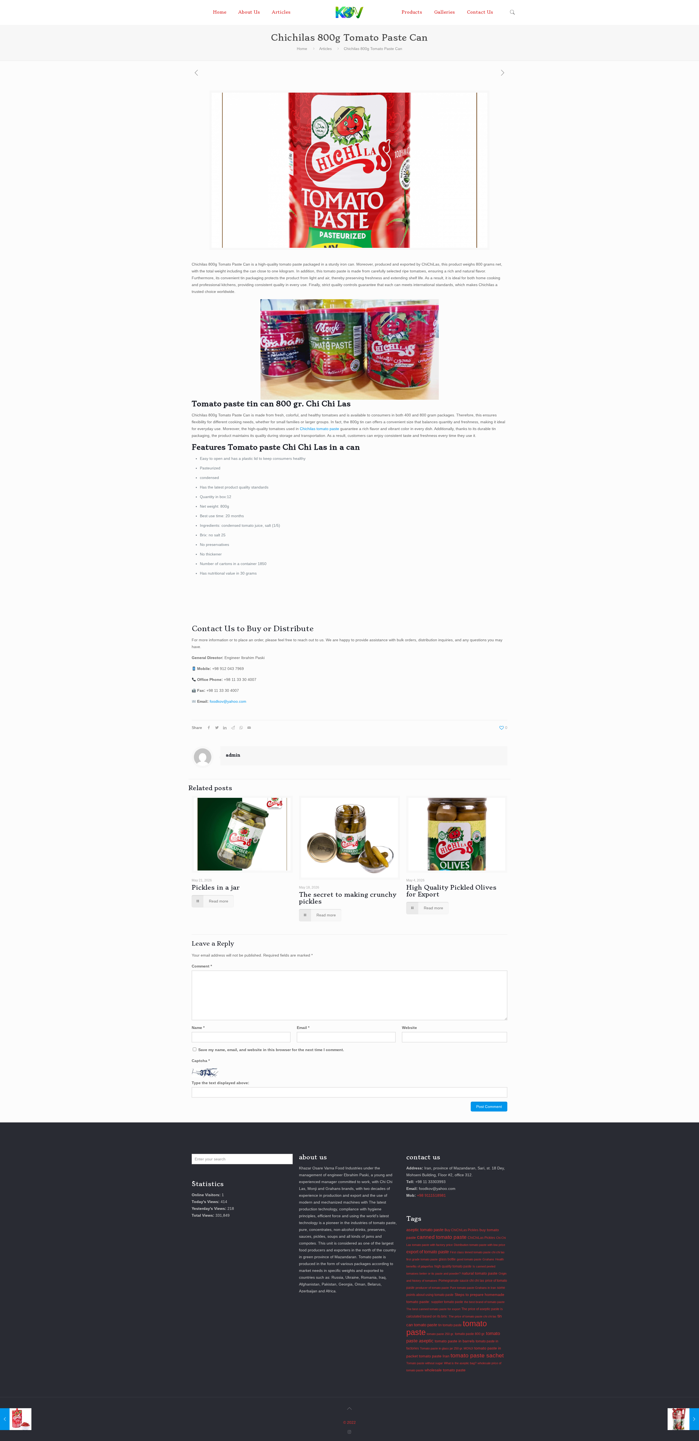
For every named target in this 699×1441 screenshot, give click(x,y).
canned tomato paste (442, 1237)
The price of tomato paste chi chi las (472, 1316)
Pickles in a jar (216, 887)
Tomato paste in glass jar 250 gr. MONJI (446, 1348)
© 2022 (349, 1422)
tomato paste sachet (477, 1355)
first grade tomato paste (422, 1259)
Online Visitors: (207, 1195)
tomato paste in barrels (455, 1341)
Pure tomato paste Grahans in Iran (473, 1287)
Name (198, 1027)
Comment (202, 966)
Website (409, 1027)
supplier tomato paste (447, 1302)
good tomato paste (469, 1259)
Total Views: (203, 1215)
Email (303, 1027)
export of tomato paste (427, 1251)
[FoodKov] (349, 12)
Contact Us (213, 628)
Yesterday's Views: (209, 1208)
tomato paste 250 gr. (440, 1334)
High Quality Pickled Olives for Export (451, 891)
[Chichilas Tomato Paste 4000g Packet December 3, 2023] (683, 1419)
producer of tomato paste (432, 1287)
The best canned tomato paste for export (433, 1309)
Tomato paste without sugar (424, 1363)
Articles (325, 48)
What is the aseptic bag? (460, 1363)
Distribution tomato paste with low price (479, 1244)
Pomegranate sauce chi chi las (461, 1281)
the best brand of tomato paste (484, 1302)
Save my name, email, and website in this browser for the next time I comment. (271, 1050)
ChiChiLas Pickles (481, 1238)
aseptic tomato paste (424, 1229)
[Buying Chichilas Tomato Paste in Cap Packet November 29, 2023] (15, 1419)
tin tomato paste (450, 1325)
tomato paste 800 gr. (470, 1334)
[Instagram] (349, 1432)
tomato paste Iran (434, 1356)
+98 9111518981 (431, 1195)
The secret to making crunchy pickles (347, 898)
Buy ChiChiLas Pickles (461, 1230)
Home (302, 48)
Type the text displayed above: (220, 1083)
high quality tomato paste (453, 1266)
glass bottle (447, 1259)
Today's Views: (206, 1201)
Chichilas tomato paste (319, 429)
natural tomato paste (479, 1273)
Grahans (488, 1259)
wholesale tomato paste (445, 1370)
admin (233, 755)
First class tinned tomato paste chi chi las (477, 1252)
